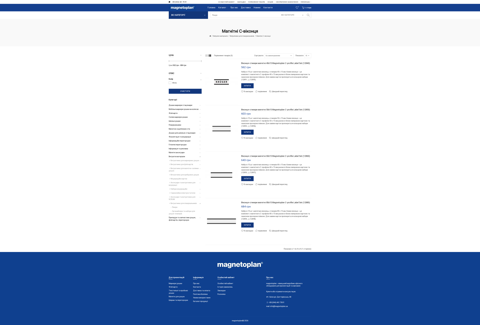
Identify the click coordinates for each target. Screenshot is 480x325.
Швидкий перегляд (279, 91)
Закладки (222, 291)
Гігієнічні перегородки (177, 145)
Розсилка (221, 294)
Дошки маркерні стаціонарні (180, 105)
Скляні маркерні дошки (178, 117)
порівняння (262, 91)
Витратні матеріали (220, 36)
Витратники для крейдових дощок (185, 175)
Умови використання (201, 298)
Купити (247, 86)
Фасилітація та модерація (180, 137)
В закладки (248, 91)
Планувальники (175, 125)
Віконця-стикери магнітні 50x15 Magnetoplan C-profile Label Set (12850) (275, 109)
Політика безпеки (200, 294)
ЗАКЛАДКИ (241, 2)
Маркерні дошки (175, 283)
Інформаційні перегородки (179, 141)
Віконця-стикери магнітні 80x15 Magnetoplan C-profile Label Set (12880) (275, 202)
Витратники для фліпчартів (182, 164)
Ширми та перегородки (178, 300)
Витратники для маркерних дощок (185, 161)
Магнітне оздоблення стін (179, 129)
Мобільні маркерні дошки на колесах (184, 109)
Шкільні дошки (174, 121)
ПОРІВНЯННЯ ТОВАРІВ (256, 2)
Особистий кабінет (225, 283)
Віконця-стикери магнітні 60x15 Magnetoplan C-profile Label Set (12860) (275, 156)
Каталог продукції (200, 301)
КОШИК (270, 2)
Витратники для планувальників (242, 36)
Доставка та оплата (201, 291)
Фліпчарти (173, 113)
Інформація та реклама (178, 149)
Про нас (196, 283)
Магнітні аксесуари (176, 153)
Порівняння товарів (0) (223, 56)
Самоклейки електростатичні (183, 193)
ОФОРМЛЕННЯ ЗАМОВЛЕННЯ (287, 2)
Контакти (197, 287)
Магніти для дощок (177, 297)
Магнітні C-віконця (263, 36)
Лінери (174, 207)
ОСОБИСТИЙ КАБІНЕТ (226, 2)
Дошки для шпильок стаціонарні (182, 133)
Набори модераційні (179, 189)
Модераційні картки (179, 179)
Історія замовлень (225, 287)
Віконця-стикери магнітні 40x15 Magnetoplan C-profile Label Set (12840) (275, 63)
